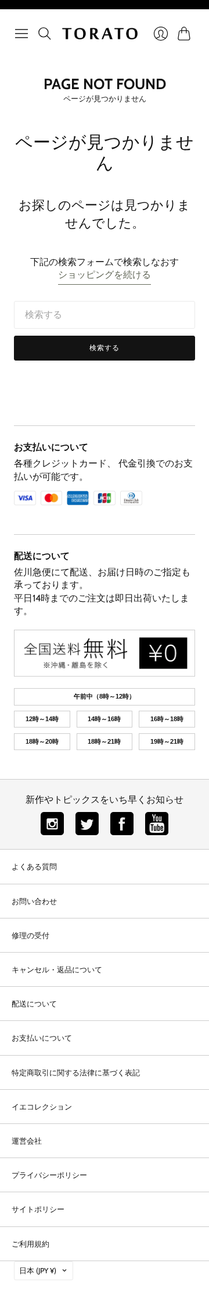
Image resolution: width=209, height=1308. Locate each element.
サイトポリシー (38, 1209)
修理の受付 (30, 935)
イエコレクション (42, 1106)
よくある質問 (34, 866)
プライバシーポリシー (49, 1175)
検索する (104, 347)
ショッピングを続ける (104, 274)
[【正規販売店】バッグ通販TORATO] (100, 33)
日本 (37, 1270)
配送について (42, 555)
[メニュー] (21, 33)
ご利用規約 (30, 1243)
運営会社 (27, 1140)
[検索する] (45, 34)
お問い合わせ (34, 901)
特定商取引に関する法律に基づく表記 (76, 1072)
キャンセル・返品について (57, 969)
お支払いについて (51, 447)
